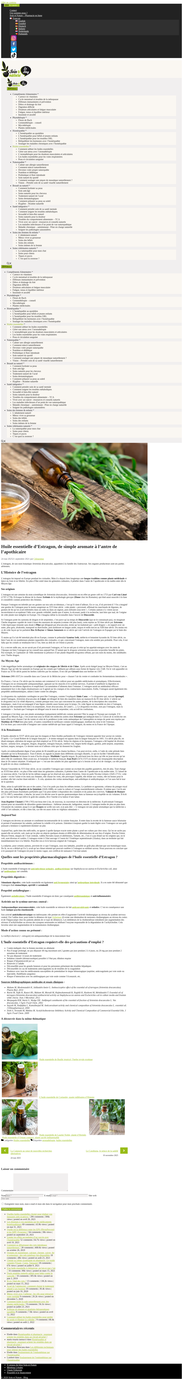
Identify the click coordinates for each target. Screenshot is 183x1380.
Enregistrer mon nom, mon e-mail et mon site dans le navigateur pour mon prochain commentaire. (49, 1204)
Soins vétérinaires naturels (24, 248)
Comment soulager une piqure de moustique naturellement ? (45, 180)
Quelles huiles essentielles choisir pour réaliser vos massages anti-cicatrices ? (29, 1215)
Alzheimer (56, 917)
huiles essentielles (64, 1140)
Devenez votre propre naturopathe (33, 170)
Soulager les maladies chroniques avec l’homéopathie (42, 143)
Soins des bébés (25, 240)
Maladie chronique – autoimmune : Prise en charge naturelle (45, 227)
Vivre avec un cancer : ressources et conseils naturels (42, 222)
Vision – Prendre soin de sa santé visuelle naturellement (43, 183)
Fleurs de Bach (25, 120)
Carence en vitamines (28, 96)
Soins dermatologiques (28, 198)
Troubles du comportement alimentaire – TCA (39, 219)
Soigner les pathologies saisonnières (34, 229)
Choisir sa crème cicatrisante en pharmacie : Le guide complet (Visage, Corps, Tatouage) (31, 1261)
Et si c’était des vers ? (16, 1281)
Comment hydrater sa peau (30, 188)
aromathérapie (48, 1140)
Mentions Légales (15, 1367)
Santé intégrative (20, 206)
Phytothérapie (19, 117)
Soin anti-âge (24, 191)
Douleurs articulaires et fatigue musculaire (37, 109)
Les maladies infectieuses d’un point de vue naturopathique (44, 224)
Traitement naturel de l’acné (30, 196)
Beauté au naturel (20, 185)
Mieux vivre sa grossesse (29, 237)
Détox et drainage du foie (29, 104)
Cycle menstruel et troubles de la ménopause (38, 99)
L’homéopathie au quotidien (31, 133)
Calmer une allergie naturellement (33, 165)
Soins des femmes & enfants (25, 232)
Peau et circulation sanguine (30, 159)
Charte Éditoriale (14, 1370)
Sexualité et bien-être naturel (31, 214)
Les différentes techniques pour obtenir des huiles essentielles (30, 1348)
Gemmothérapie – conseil (29, 123)
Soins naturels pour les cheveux (32, 193)
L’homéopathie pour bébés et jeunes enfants (38, 136)
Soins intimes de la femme (30, 245)
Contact (13, 10)
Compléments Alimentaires (25, 94)
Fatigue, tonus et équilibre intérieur (34, 112)
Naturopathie (18, 162)
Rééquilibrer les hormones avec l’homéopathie (39, 141)
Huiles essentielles (21, 146)
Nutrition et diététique (28, 172)
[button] (9, 263)
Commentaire (7, 1190)
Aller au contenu (8, 2)
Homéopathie (19, 131)
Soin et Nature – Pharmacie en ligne (26, 15)
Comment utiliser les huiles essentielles (35, 149)
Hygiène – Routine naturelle (31, 203)
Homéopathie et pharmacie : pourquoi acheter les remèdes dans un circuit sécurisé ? (29, 1335)
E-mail (47, 1195)
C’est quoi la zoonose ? (28, 258)
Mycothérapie (24, 125)
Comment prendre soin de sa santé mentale (37, 209)
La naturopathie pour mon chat (32, 251)
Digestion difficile (26, 107)
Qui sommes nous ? (18, 13)
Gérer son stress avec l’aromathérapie (35, 151)
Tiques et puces (25, 256)
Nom (3, 1195)
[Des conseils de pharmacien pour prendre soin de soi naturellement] (17, 85)
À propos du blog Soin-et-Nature (22, 1365)
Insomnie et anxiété (27, 114)
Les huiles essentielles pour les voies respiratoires (40, 157)
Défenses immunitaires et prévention (34, 102)
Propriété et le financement (19, 1372)
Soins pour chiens (26, 253)
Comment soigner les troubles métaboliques (37, 211)
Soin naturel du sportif (28, 177)
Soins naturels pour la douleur (31, 217)
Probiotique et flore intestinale (31, 175)
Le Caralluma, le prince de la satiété (102, 1151)
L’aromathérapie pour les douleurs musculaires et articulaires (45, 154)
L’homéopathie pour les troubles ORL (35, 138)
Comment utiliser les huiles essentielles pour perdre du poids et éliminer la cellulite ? (30, 1318)
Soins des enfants (26, 243)
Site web (93, 1195)
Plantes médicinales (27, 128)
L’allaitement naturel (27, 235)
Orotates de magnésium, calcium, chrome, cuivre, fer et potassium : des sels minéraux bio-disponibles (30, 1253)
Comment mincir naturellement (32, 167)
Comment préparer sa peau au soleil (34, 201)
